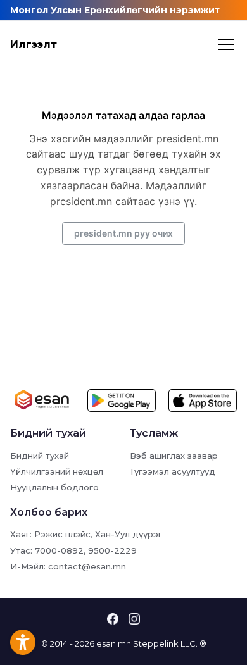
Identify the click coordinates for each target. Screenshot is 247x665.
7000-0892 (59, 550)
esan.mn (113, 643)
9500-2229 (112, 550)
